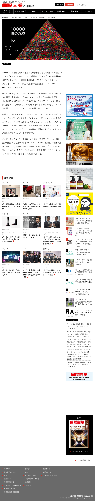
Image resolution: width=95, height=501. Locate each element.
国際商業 (7, 469)
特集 (34, 11)
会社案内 (28, 485)
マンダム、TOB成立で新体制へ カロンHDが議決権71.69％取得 (83, 312)
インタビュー (47, 11)
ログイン (59, 5)
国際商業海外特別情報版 (11, 492)
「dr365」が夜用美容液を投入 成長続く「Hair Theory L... (84, 262)
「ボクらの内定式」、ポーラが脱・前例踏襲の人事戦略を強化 (31, 206)
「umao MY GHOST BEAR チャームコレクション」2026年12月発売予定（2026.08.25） (79, 364)
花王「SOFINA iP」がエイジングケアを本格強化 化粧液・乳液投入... (84, 221)
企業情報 (61, 11)
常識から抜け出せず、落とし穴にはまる (31, 236)
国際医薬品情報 (9, 482)
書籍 (26, 472)
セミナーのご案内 (30, 475)
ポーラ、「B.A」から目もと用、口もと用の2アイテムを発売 (11, 239)
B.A (11, 54)
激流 (5, 475)
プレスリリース (71, 320)
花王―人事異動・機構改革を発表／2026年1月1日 (83, 281)
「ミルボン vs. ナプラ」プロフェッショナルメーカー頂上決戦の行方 (83, 292)
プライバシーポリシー (50, 475)
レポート (88, 11)
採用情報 (28, 482)
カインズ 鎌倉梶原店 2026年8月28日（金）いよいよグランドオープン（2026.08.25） (79, 326)
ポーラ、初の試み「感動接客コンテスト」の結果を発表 (11, 272)
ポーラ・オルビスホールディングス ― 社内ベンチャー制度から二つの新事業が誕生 (52, 240)
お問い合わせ (47, 472)
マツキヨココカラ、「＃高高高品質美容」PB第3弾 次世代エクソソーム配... (83, 303)
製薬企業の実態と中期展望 (12, 485)
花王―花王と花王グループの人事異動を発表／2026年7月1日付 (83, 252)
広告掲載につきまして (32, 479)
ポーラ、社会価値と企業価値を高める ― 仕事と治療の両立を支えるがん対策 (31, 273)
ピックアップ (20, 11)
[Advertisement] (40, 166)
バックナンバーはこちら (80, 451)
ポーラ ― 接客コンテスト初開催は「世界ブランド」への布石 (52, 272)
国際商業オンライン (9, 17)
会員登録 (69, 5)
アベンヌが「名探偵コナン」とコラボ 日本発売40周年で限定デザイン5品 (83, 232)
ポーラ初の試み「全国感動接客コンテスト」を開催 (11, 206)
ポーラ (20, 17)
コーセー (25, 232)
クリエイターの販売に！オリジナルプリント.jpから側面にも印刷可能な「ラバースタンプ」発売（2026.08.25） (79, 334)
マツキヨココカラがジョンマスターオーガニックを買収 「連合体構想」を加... (83, 242)
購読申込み (46, 469)
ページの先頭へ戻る (83, 460)
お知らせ (28, 469)
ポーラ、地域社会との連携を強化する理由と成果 (52, 205)
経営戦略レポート (9, 488)
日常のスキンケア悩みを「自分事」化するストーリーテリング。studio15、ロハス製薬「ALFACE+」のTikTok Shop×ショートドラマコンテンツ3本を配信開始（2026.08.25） (79, 354)
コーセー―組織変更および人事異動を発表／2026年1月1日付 (83, 272)
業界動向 (74, 11)
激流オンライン (9, 479)
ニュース (6, 11)
